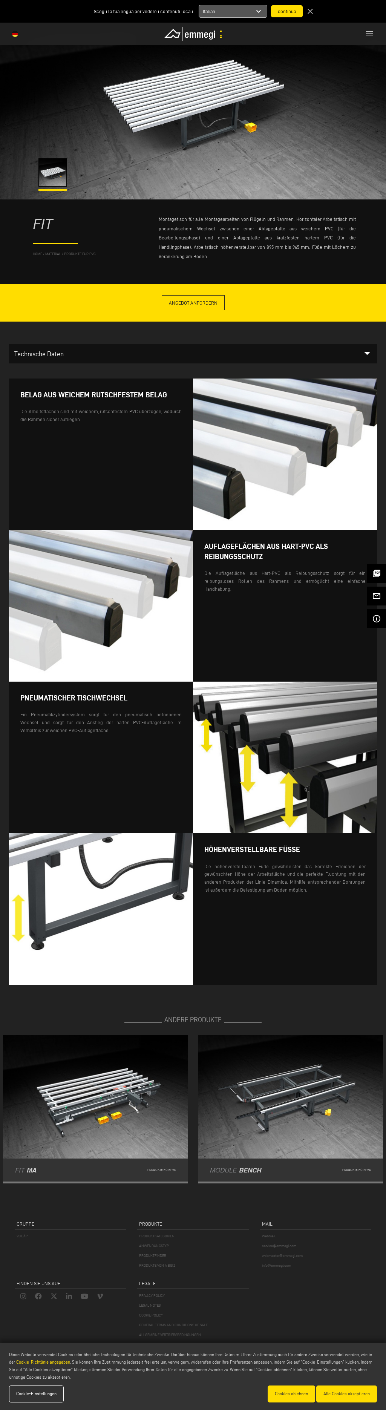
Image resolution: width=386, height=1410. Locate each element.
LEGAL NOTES (150, 1305)
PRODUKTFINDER (152, 1256)
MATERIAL (53, 254)
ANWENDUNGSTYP (154, 1246)
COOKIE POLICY (151, 1315)
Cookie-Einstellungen (36, 1393)
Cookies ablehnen (291, 1393)
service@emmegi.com (279, 1246)
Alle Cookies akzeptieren (346, 1393)
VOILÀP (22, 1236)
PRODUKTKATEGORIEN (157, 1236)
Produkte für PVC (80, 254)
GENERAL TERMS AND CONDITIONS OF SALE (173, 1325)
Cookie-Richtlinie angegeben (43, 1361)
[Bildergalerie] (53, 184)
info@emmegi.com (276, 1265)
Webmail (269, 1236)
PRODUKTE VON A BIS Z (157, 1265)
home (37, 254)
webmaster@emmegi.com (282, 1256)
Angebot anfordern (193, 302)
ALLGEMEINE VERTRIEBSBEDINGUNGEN (170, 1335)
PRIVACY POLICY (152, 1296)
